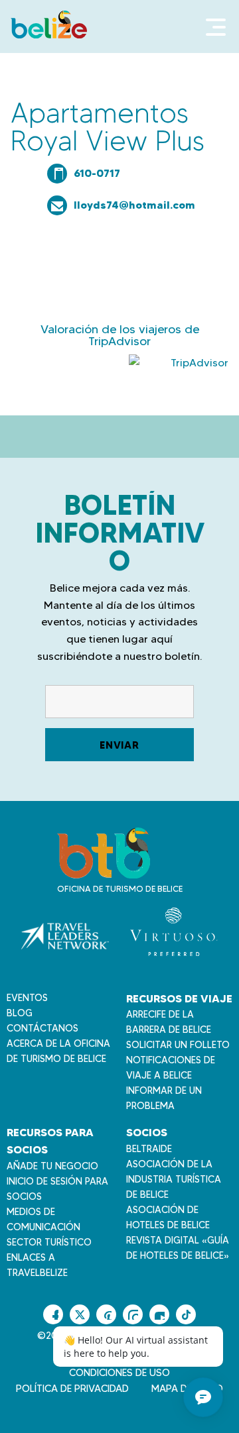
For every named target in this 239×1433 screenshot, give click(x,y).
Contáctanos (42, 1028)
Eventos (27, 998)
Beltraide (149, 1149)
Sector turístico (49, 1242)
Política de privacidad (72, 1389)
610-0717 (97, 173)
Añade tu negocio (52, 1166)
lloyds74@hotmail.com (134, 204)
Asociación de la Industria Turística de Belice (173, 1179)
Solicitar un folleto (178, 1045)
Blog (20, 1013)
